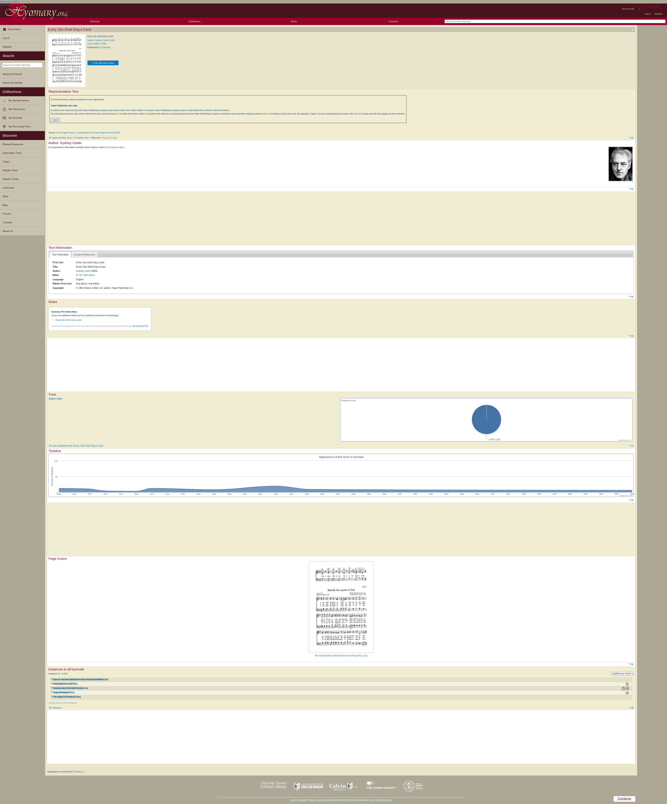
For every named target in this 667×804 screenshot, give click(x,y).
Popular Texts (10, 170)
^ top (631, 137)
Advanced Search (12, 74)
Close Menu (14, 29)
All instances (55, 707)
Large (114, 137)
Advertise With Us (337, 800)
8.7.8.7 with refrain (85, 275)
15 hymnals (105, 47)
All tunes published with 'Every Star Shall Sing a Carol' (76, 445)
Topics (6, 161)
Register (659, 14)
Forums (7, 213)
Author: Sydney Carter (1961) (101, 40)
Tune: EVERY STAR (96, 44)
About (293, 800)
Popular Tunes (11, 179)
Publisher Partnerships (357, 800)
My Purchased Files (19, 126)
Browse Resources (13, 144)
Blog (5, 205)
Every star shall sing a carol (68, 320)
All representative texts (60, 137)
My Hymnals (15, 118)
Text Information (60, 254)
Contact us (79, 771)
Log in (648, 14)
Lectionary (8, 187)
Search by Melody (12, 82)
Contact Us (322, 800)
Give (372, 800)
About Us (8, 231)
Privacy (311, 800)
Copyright (302, 800)
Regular (106, 137)
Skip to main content (9, 2)
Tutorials (7, 222)
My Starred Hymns (19, 100)
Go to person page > (115, 147)
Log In (6, 38)
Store (294, 21)
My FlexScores (17, 109)
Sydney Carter (83, 271)
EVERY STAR (55, 399)
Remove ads (628, 9)
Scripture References (84, 254)
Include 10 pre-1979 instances (62, 703)
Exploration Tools (12, 153)
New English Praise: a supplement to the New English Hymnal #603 (88, 133)
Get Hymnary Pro (140, 326)
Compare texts (81, 137)
